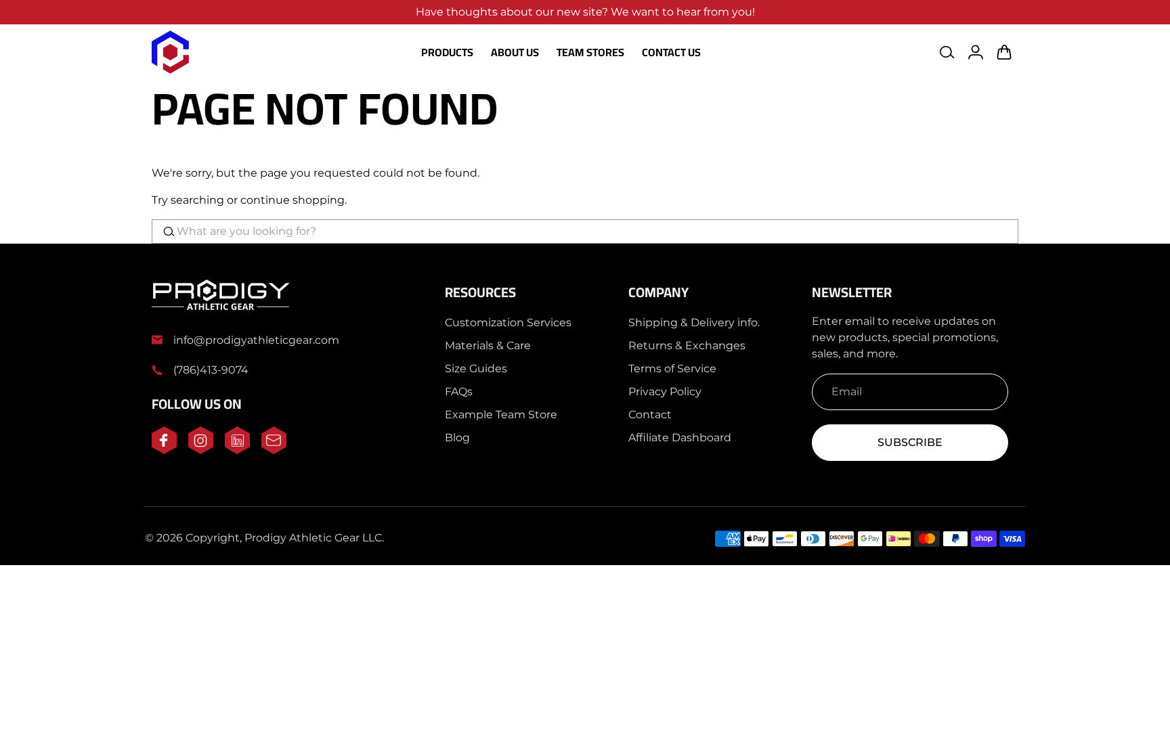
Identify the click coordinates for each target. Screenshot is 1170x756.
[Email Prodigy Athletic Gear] (273, 450)
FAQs (459, 391)
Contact (650, 414)
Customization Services (508, 322)
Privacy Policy (664, 391)
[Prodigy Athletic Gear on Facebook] (164, 450)
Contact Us (671, 52)
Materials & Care (488, 345)
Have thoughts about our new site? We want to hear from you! (585, 11)
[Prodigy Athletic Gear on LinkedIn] (237, 450)
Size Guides (476, 368)
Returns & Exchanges (686, 345)
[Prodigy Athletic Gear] (170, 52)
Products (447, 52)
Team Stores (590, 52)
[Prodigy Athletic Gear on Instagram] (200, 450)
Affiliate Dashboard (679, 437)
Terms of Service (672, 368)
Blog (457, 437)
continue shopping (292, 200)
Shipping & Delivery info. (694, 322)
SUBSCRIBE (910, 442)
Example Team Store (501, 414)
